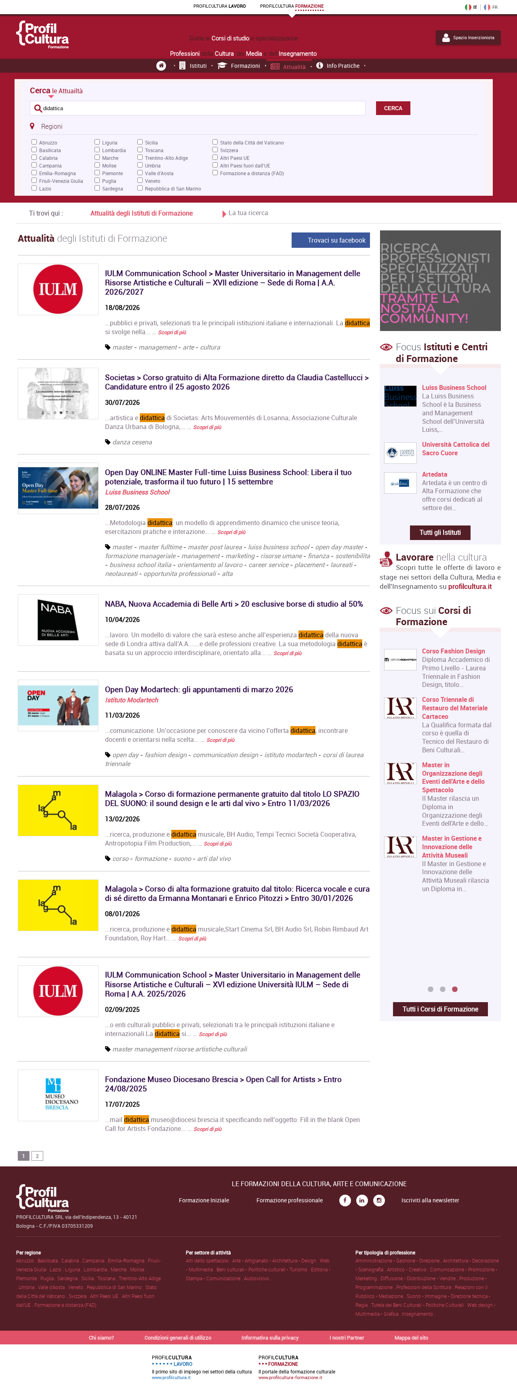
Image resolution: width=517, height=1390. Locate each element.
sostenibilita (352, 555)
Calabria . (71, 1260)
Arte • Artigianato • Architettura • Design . (276, 1260)
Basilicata (50, 150)
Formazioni (245, 65)
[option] (438, 815)
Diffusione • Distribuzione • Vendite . (419, 1278)
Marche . (120, 1269)
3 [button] (455, 990)
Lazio (45, 188)
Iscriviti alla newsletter (430, 1200)
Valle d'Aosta (159, 173)
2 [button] (443, 990)
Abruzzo (48, 142)
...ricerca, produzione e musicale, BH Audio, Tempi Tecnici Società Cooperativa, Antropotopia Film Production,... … (230, 839)
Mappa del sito (411, 1337)
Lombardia (114, 150)
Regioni (51, 126)
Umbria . (28, 1287)
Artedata (435, 474)
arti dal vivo (214, 858)
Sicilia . (89, 1278)
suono (182, 858)
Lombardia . (97, 1269)
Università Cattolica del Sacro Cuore (456, 448)
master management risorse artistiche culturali (179, 1049)
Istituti (198, 65)
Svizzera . (79, 1296)
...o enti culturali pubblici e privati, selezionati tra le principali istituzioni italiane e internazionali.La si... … (219, 1029)
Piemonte (112, 173)
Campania (50, 165)
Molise (109, 165)
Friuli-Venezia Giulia (61, 181)
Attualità (294, 67)
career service (268, 564)
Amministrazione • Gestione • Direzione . (399, 1260)
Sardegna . (69, 1278)
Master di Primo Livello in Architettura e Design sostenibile (456, 659)
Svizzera (229, 150)
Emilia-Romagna (57, 173)
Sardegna (112, 188)
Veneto (152, 181)
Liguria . (74, 1269)
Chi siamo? (101, 1337)
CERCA (393, 108)
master (122, 347)
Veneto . (77, 1287)
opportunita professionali (179, 573)
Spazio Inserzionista (473, 37)
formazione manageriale (140, 555)
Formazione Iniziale (204, 1200)
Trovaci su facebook (337, 240)
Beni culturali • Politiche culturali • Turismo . (263, 1269)
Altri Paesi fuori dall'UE (245, 165)
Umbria (153, 165)
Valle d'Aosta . (53, 1287)
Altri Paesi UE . (106, 1296)
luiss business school (278, 546)
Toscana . (108, 1278)
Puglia (109, 181)
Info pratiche (343, 65)
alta (227, 573)
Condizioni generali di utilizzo (178, 1337)
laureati (341, 564)
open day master (339, 546)
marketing (239, 555)
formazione (151, 858)
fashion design (166, 754)
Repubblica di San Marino (173, 188)
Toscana (154, 150)
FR (495, 7)
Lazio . (57, 1269)
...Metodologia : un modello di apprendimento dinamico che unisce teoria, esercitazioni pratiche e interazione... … (222, 527)
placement (309, 564)
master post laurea (215, 546)
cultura (210, 347)
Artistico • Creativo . (408, 1269)
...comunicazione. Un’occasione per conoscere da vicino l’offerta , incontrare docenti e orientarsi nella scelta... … (226, 735)
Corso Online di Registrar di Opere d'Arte (457, 926)
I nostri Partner (347, 1337)
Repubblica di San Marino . (116, 1287)
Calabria (48, 158)
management (158, 347)
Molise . (138, 1269)
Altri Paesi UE (235, 158)
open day (125, 754)
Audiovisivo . (257, 1278)
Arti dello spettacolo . (209, 1260)
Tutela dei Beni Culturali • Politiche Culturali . (419, 1305)
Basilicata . (49, 1260)
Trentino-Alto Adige (166, 158)
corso (120, 858)
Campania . (95, 1260)
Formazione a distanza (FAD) (252, 173)
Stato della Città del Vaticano (252, 142)
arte (188, 347)
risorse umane (281, 555)
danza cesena (132, 442)
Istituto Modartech (131, 699)
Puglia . (48, 1278)
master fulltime (160, 546)
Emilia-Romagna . (128, 1260)
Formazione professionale (289, 1200)
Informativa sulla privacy (270, 1337)
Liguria (110, 142)
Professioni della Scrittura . (425, 1287)
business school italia (140, 564)
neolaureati (121, 573)
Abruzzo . (27, 1260)
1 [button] (431, 990)
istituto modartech (290, 754)
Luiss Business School (137, 492)
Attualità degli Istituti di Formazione (141, 213)
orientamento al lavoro (209, 564)
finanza (318, 555)
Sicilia (151, 142)
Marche (110, 158)
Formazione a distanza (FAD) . (66, 1305)
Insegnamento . (418, 1313)
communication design (225, 754)
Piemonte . (28, 1278)
